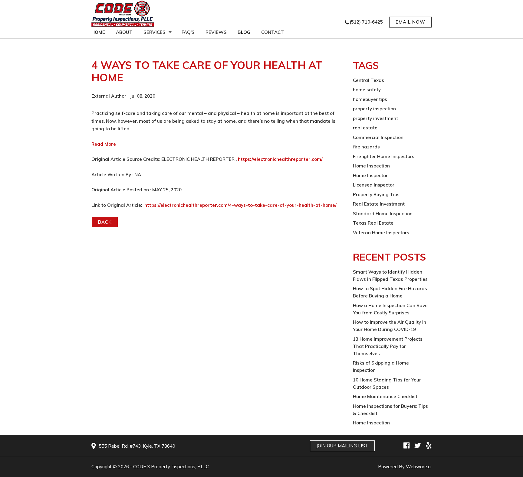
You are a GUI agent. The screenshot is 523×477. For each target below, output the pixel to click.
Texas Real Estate (373, 223)
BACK (105, 222)
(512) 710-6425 (366, 22)
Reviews (216, 32)
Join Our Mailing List (342, 446)
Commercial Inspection (378, 137)
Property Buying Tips (376, 194)
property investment (375, 118)
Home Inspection (371, 166)
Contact (272, 32)
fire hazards (366, 147)
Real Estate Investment (379, 204)
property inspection (374, 109)
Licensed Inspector (373, 185)
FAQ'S (188, 32)
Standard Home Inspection (383, 213)
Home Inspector (370, 175)
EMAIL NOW (410, 22)
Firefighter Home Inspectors (383, 156)
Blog (244, 32)
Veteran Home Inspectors (381, 232)
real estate (365, 128)
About (124, 32)
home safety (367, 89)
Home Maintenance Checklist (385, 396)
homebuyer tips (370, 99)
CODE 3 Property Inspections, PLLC (171, 466)
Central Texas (368, 80)
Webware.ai (419, 466)
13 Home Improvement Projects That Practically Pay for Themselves (388, 346)
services (154, 32)
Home (98, 32)
